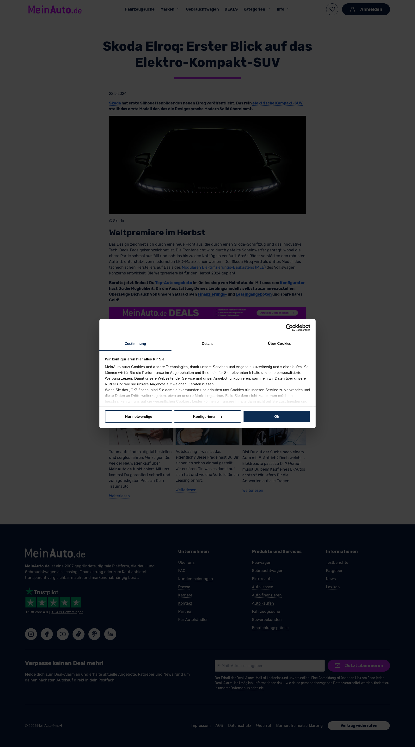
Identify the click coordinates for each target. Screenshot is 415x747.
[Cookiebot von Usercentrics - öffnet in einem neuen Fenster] (289, 327)
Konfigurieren (204, 416)
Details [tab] (208, 343)
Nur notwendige (138, 416)
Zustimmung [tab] (135, 343)
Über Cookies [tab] (279, 343)
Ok (276, 416)
